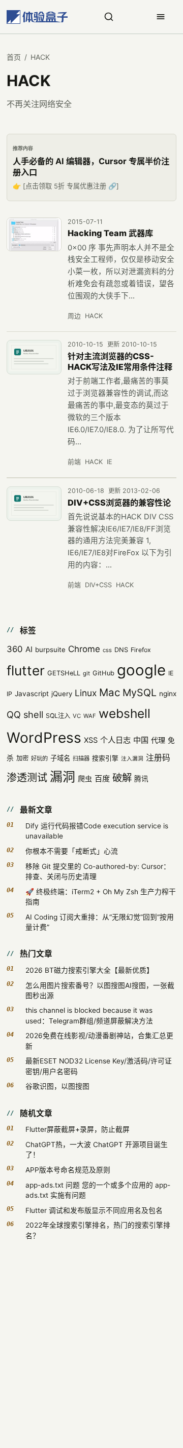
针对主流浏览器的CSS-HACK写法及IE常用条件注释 (120, 361)
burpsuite (50, 649)
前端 (74, 462)
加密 (22, 758)
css (107, 650)
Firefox (141, 650)
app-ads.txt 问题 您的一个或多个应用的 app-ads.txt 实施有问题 (97, 1190)
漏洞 (62, 776)
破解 (122, 778)
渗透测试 (27, 778)
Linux (86, 693)
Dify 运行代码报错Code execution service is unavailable (96, 831)
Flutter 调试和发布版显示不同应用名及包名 (94, 1210)
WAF (89, 715)
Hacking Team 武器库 (110, 233)
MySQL (140, 693)
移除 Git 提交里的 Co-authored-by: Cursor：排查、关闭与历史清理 (97, 871)
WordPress (44, 737)
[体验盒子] (37, 17)
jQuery (61, 694)
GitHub (103, 673)
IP (9, 694)
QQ (14, 714)
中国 (140, 740)
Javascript (32, 694)
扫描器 (81, 758)
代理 (158, 740)
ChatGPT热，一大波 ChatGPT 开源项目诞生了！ (96, 1149)
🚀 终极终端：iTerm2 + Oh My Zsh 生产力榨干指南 (100, 897)
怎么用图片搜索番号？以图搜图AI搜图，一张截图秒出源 (99, 990)
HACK (94, 316)
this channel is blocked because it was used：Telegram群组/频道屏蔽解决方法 (89, 1015)
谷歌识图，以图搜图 (57, 1086)
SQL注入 (58, 715)
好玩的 (39, 758)
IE (109, 462)
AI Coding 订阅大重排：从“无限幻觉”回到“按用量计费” (99, 922)
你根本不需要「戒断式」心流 (71, 851)
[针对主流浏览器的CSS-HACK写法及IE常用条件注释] (34, 357)
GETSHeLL (63, 673)
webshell (124, 713)
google (141, 670)
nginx (167, 694)
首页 (14, 57)
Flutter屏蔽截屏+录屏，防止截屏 (77, 1129)
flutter (26, 670)
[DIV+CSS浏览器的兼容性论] (34, 503)
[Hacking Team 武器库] (34, 234)
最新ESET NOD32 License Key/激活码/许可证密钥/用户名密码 (98, 1066)
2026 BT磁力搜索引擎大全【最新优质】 (89, 970)
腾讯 (141, 779)
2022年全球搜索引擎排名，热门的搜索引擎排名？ (97, 1230)
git (86, 673)
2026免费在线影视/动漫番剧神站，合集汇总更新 (99, 1041)
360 (15, 649)
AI (29, 649)
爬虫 (85, 778)
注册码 (158, 758)
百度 (102, 778)
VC (77, 715)
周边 (74, 316)
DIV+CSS (98, 585)
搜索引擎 (105, 758)
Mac (109, 692)
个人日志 (115, 740)
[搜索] (108, 17)
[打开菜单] (160, 17)
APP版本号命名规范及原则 (67, 1170)
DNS (121, 650)
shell (33, 714)
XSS (91, 740)
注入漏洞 (132, 758)
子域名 (60, 758)
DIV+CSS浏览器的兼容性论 (119, 503)
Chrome (84, 649)
